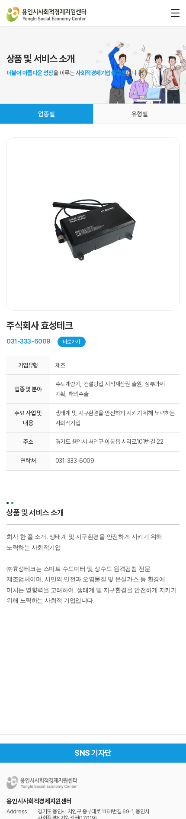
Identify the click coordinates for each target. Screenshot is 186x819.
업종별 (46, 114)
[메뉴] (175, 13)
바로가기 (71, 341)
